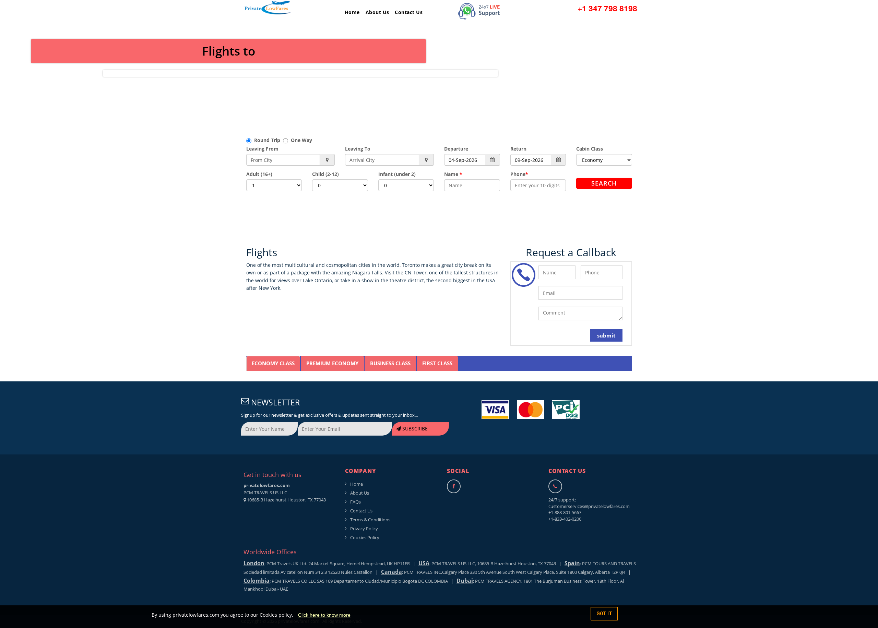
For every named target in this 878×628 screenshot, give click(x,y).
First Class (437, 363)
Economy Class (273, 363)
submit (606, 335)
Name (453, 174)
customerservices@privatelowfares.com (589, 506)
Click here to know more (324, 615)
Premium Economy (332, 363)
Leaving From (262, 148)
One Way (300, 140)
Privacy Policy (364, 528)
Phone (519, 174)
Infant (397, 174)
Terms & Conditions (370, 520)
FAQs (355, 502)
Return (518, 148)
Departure (456, 148)
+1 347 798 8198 (607, 8)
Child (325, 174)
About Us (377, 12)
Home (352, 12)
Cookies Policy (364, 537)
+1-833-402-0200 (564, 519)
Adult (259, 174)
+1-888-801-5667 (564, 512)
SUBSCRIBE (414, 428)
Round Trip (267, 140)
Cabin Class (589, 148)
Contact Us (409, 12)
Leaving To (357, 148)
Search (604, 183)
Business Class (390, 363)
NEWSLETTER (274, 402)
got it (604, 613)
